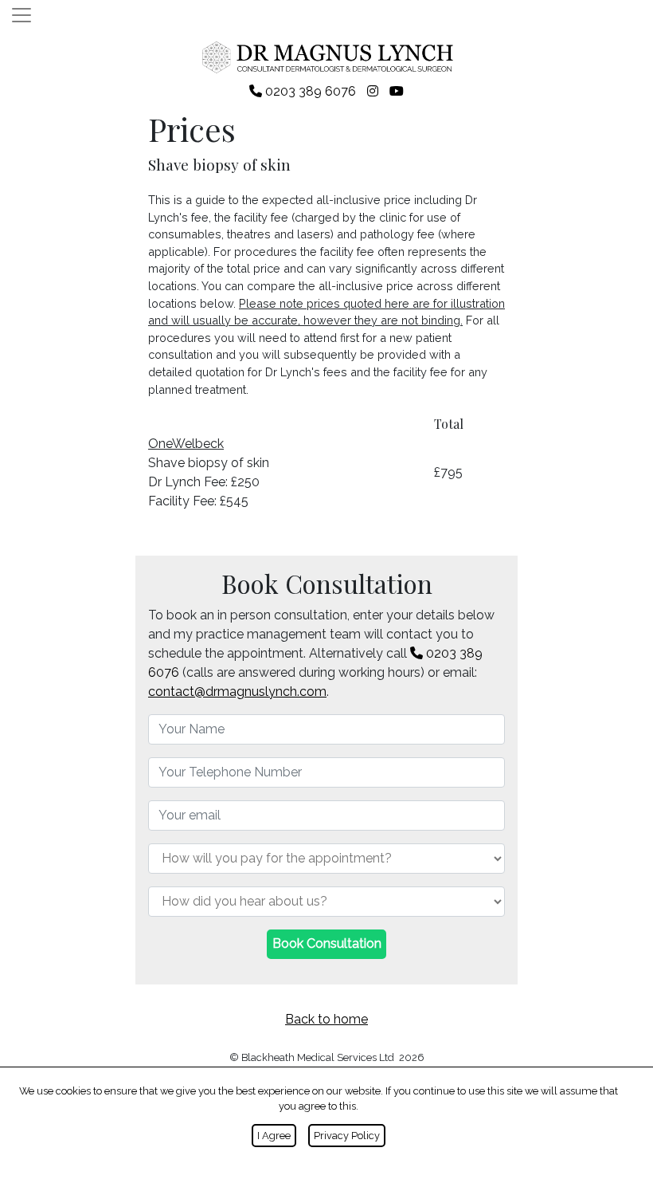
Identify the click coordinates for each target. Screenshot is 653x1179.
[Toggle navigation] (21, 15)
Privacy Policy (347, 1136)
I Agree (274, 1136)
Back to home (326, 1019)
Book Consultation (326, 943)
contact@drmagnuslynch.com (237, 691)
